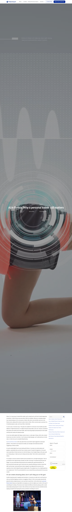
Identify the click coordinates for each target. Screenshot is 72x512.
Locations (25, 1)
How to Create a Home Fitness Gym (55, 419)
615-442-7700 (49, 1)
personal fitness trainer (12, 441)
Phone (51, 449)
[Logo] (11, 2)
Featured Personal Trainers (33, 1)
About (20, 1)
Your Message (53, 457)
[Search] (63, 416)
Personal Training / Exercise (37, 204)
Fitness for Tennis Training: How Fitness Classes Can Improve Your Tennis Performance (56, 427)
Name (51, 445)
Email (51, 453)
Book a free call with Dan (59, 1)
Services (41, 1)
